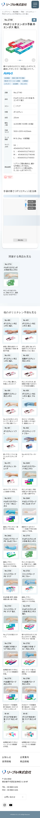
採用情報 (6, 761)
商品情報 (15, 12)
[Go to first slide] (33, 60)
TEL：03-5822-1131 (10, 787)
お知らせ (6, 757)
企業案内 (24, 757)
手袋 (22, 12)
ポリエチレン (30, 12)
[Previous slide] (6, 60)
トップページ (6, 12)
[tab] (18, 60)
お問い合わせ (9, 797)
